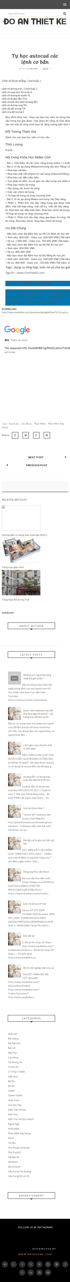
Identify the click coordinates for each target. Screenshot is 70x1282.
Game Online (15, 1095)
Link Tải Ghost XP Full (34, 903)
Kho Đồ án (29, 935)
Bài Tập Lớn (14, 1043)
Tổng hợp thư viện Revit (36, 871)
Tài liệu (12, 1142)
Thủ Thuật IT (14, 1152)
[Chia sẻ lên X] (25, 435)
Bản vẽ (11, 1048)
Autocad (14, 423)
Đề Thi (11, 1081)
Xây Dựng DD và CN (18, 1176)
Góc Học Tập (15, 1105)
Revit (10, 1138)
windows (13, 1161)
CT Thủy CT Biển (16, 1071)
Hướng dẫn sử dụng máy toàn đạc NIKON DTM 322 (36, 778)
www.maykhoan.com (35, 1254)
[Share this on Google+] (36, 435)
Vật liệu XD (13, 1157)
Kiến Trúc (13, 1114)
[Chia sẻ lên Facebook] (15, 435)
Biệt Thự (12, 1052)
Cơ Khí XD (13, 1067)
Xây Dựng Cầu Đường (19, 1171)
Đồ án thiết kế (35, 21)
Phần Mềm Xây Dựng (19, 1133)
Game (11, 1090)
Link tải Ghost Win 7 (33, 808)
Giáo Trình (13, 1100)
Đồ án (11, 1086)
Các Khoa (26, 423)
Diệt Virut (13, 1076)
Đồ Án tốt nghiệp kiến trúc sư (38, 968)
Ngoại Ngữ (13, 1124)
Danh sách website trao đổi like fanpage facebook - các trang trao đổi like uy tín (38, 714)
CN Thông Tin (15, 1062)
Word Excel (14, 1166)
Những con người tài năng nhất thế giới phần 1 (37, 676)
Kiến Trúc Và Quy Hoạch (21, 1119)
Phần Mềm (40, 423)
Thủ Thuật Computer (19, 1147)
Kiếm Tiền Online (17, 1109)
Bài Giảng (13, 1038)
